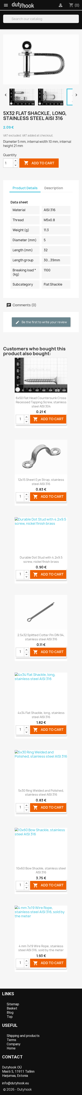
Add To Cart (48, 419)
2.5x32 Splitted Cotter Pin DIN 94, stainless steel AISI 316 (41, 637)
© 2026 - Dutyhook (17, 1089)
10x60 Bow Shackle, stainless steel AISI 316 (41, 870)
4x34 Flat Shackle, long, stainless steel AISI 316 (41, 715)
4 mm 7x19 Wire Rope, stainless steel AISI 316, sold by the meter (41, 948)
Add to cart (39, 162)
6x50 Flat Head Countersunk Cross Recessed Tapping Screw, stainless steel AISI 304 (41, 402)
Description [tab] (53, 188)
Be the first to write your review (44, 322)
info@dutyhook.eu (15, 1083)
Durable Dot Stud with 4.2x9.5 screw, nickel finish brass (41, 559)
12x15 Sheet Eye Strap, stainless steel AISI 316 (41, 482)
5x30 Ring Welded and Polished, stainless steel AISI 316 (41, 793)
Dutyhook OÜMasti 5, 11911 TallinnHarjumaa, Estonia (18, 1071)
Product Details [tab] (25, 188)
